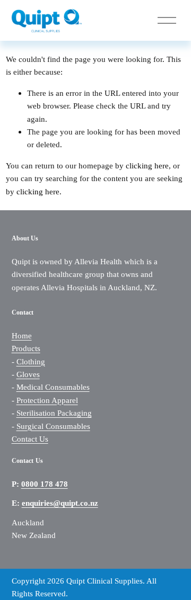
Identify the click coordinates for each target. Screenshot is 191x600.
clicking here (147, 165)
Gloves (28, 374)
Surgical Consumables (53, 426)
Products (26, 348)
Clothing (30, 361)
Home (22, 335)
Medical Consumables (53, 386)
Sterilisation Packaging (54, 412)
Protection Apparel (47, 400)
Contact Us (30, 438)
